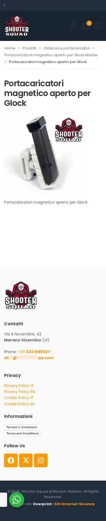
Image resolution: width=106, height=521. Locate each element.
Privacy (53, 5)
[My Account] (73, 25)
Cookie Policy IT (18, 397)
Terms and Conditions (22, 433)
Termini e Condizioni (21, 427)
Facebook (89, 5)
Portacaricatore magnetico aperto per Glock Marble (51, 55)
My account (34, 5)
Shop (22, 5)
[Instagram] (41, 460)
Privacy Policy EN (19, 391)
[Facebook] (11, 460)
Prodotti (29, 48)
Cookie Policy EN (19, 404)
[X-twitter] (26, 460)
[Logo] (17, 25)
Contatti (68, 5)
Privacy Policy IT (19, 385)
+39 (34, 352)
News (78, 5)
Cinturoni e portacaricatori (66, 48)
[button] (98, 25)
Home (14, 5)
